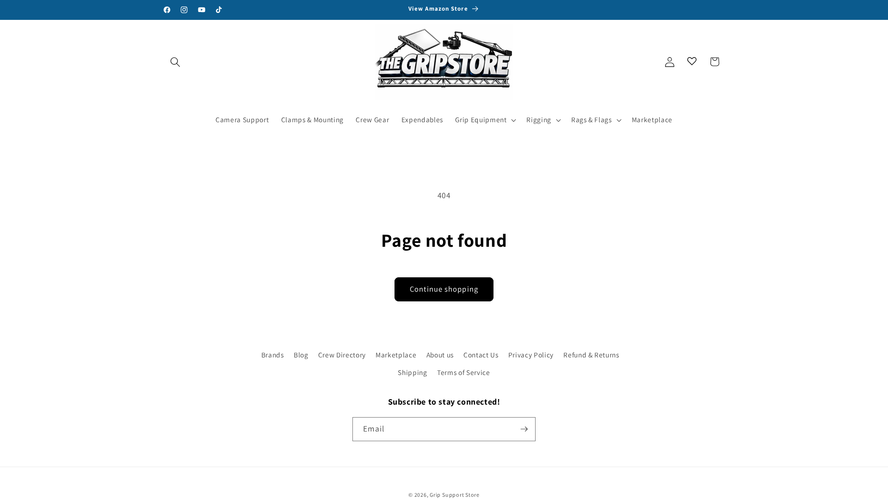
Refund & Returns (591, 354)
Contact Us (481, 354)
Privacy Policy (531, 354)
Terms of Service (463, 372)
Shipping (412, 372)
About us (440, 354)
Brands (272, 354)
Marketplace (396, 354)
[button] (175, 61)
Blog (301, 354)
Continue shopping (444, 289)
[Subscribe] (524, 429)
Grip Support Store (455, 494)
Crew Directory (342, 354)
